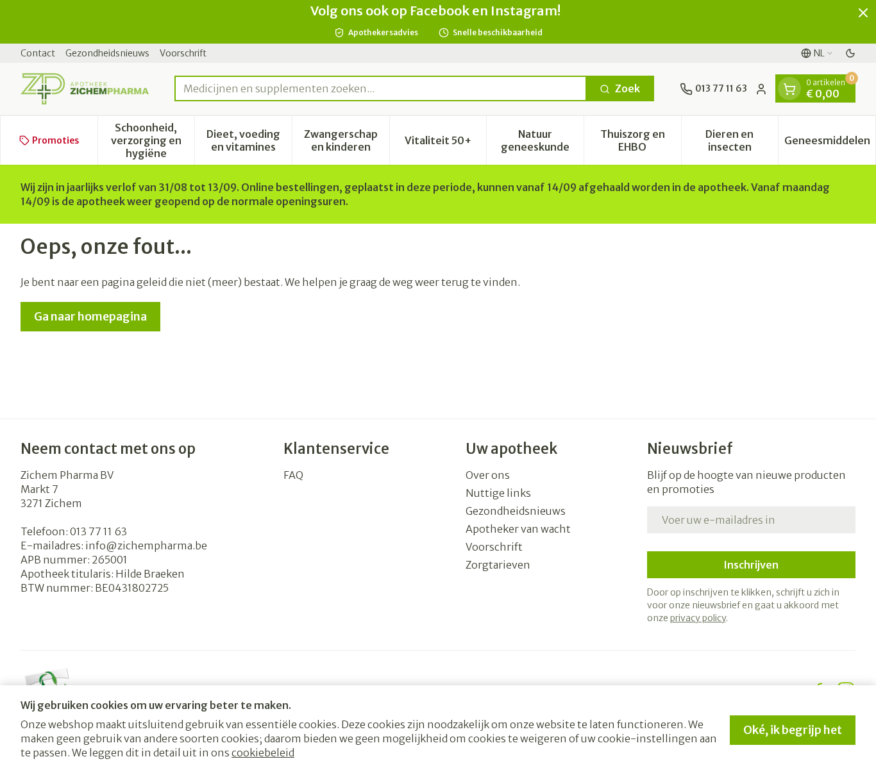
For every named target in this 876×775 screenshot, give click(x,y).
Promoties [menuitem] (55, 140)
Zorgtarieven (498, 564)
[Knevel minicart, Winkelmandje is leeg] (789, 89)
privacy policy (698, 618)
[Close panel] (863, 13)
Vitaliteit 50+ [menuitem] (445, 143)
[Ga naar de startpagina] (85, 88)
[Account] (761, 89)
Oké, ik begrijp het (792, 729)
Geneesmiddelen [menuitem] (829, 143)
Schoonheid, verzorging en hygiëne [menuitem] (152, 140)
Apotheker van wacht (518, 528)
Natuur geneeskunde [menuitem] (542, 140)
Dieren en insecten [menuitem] (741, 140)
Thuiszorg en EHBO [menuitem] (640, 140)
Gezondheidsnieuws (107, 53)
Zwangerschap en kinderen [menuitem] (346, 140)
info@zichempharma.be (146, 545)
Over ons (488, 475)
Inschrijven (751, 564)
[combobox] (380, 89)
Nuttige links (498, 493)
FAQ (293, 475)
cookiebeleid (263, 752)
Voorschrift (183, 53)
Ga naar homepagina (90, 316)
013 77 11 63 (98, 531)
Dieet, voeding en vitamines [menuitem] (249, 140)
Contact (38, 53)
